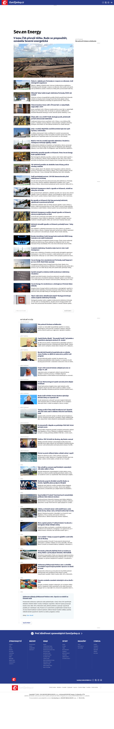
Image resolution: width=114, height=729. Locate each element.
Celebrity (96, 646)
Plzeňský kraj (46, 656)
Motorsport (65, 649)
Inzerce (75, 687)
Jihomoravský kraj (48, 648)
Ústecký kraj (46, 651)
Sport (10, 648)
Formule (64, 651)
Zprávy (95, 644)
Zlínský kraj (46, 658)
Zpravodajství (15, 641)
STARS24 (97, 641)
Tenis (63, 648)
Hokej (63, 644)
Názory (32, 641)
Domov (11, 644)
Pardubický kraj (47, 662)
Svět (10, 646)
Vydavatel (69, 687)
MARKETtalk (12, 660)
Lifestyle (96, 648)
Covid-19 (11, 663)
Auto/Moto (81, 646)
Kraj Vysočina (46, 667)
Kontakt (64, 687)
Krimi (10, 656)
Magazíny (82, 641)
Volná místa (94, 687)
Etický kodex (52, 687)
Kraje (45, 641)
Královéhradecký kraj (48, 660)
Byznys (11, 649)
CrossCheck (12, 662)
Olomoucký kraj (47, 655)
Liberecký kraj (46, 663)
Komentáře (32, 648)
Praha (44, 644)
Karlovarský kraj (47, 665)
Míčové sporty (66, 653)
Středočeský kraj (47, 646)
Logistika (11, 653)
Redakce (59, 687)
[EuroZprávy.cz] (14, 2)
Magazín (11, 658)
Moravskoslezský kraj (49, 649)
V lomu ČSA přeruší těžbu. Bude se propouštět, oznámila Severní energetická (40, 40)
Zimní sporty (65, 656)
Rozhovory (32, 644)
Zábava (95, 651)
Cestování (80, 648)
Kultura (11, 651)
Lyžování (64, 655)
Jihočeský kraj (46, 653)
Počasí (10, 655)
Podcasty (31, 649)
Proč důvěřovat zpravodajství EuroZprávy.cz (57, 633)
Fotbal (64, 646)
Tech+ (79, 644)
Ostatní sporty (66, 658)
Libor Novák (29, 615)
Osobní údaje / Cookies (84, 687)
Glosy (30, 646)
